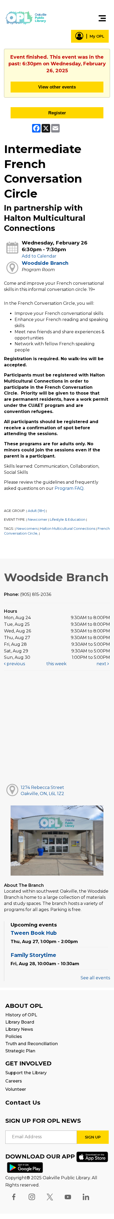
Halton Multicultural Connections (67, 529)
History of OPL (21, 1014)
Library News (19, 1029)
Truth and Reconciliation (31, 1043)
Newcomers (27, 529)
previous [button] (15, 663)
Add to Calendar (39, 256)
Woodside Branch (45, 263)
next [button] (102, 663)
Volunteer (15, 1089)
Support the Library (26, 1072)
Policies (13, 1036)
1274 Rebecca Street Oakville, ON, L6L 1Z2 (42, 790)
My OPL (97, 36)
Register (57, 112)
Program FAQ (69, 488)
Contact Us (22, 1102)
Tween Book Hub (34, 933)
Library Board (19, 1022)
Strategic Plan (20, 1050)
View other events (57, 87)
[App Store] (92, 1156)
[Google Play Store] (25, 1167)
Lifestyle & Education (67, 520)
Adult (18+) (36, 511)
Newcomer (37, 520)
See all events (95, 977)
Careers (13, 1081)
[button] (102, 18)
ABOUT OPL (24, 1005)
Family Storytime (33, 955)
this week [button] (56, 663)
